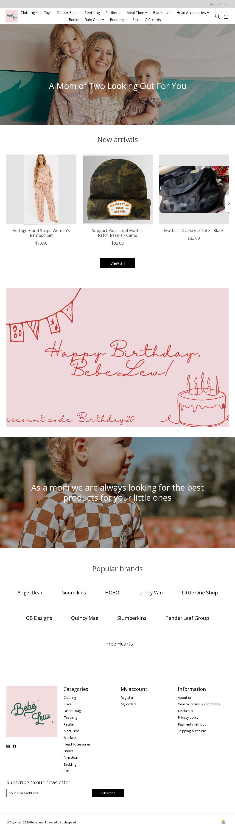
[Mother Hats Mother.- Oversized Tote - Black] (194, 189)
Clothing (70, 697)
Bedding (70, 764)
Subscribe (108, 793)
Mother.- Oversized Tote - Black (194, 230)
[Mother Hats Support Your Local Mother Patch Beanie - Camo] (118, 189)
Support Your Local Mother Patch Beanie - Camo (117, 233)
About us (185, 697)
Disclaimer (186, 710)
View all (117, 263)
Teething (92, 12)
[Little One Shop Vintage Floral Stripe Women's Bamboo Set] (41, 189)
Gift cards (153, 19)
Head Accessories (77, 744)
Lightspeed (69, 822)
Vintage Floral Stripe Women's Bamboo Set (41, 233)
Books (74, 19)
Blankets (70, 737)
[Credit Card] (223, 822)
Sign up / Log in (219, 4)
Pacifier (69, 724)
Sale (135, 19)
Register (127, 697)
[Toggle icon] (217, 16)
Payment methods (192, 724)
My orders (129, 704)
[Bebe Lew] (12, 16)
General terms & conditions (199, 704)
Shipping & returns (192, 731)
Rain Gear (71, 757)
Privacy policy (188, 717)
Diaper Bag (72, 710)
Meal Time (72, 731)
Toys (48, 12)
